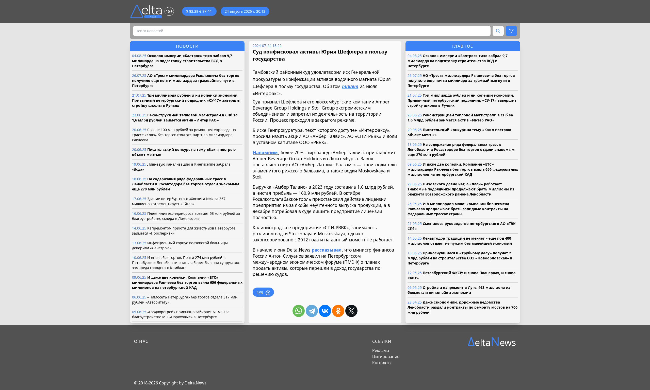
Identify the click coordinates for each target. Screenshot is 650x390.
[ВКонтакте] (325, 311)
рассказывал (327, 250)
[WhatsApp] (298, 311)
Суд (260, 292)
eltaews (492, 341)
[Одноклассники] (338, 311)
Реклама (380, 350)
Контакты (381, 362)
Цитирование (385, 356)
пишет (350, 86)
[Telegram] (312, 311)
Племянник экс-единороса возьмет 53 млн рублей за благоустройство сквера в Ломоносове (186, 216)
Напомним (265, 152)
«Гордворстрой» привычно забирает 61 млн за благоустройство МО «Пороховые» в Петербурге (181, 314)
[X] (351, 311)
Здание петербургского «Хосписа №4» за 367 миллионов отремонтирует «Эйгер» (178, 201)
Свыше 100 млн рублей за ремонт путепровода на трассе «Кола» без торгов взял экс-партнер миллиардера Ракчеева (184, 134)
